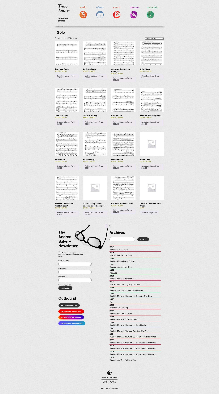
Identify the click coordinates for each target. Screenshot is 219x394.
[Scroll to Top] (214, 389)
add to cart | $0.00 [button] (149, 212)
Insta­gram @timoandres (71, 317)
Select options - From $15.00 (122, 79)
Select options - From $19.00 (66, 77)
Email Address (64, 260)
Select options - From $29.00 (66, 213)
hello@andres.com (69, 305)
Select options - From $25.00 (94, 77)
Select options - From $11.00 (150, 167)
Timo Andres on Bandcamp (72, 323)
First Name (62, 269)
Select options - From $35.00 (94, 123)
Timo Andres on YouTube (71, 311)
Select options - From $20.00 (94, 167)
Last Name (62, 277)
